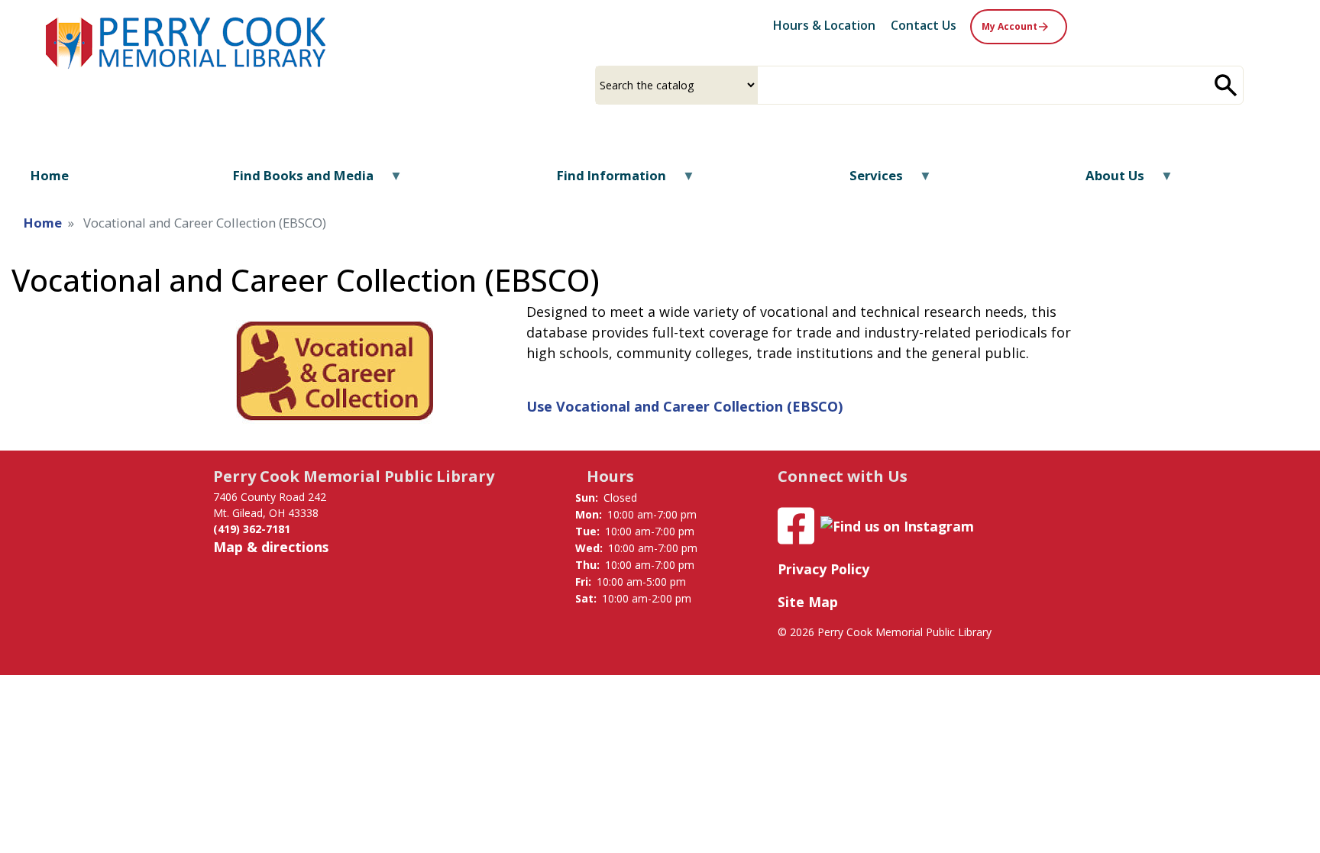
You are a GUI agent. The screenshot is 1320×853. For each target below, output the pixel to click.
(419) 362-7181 (251, 529)
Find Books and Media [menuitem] (294, 180)
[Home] (187, 40)
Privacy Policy (823, 569)
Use (684, 406)
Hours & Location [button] (824, 25)
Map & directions (270, 547)
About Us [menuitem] (1105, 180)
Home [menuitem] (50, 175)
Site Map (808, 602)
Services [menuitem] (866, 180)
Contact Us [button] (923, 25)
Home (43, 222)
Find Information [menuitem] (601, 180)
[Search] (1226, 85)
